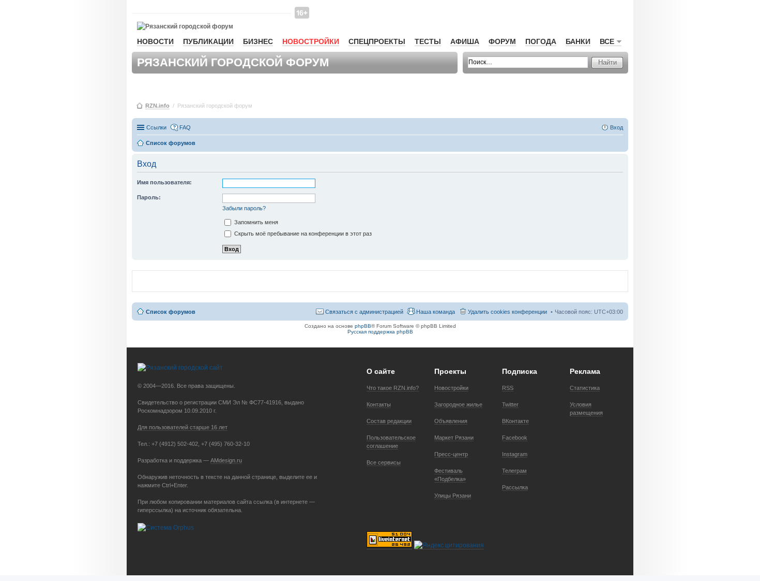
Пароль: (149, 197)
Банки (578, 41)
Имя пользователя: (164, 182)
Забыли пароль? (244, 208)
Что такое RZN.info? (393, 388)
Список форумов (170, 312)
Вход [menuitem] (616, 127)
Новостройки (310, 41)
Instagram (514, 454)
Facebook (514, 437)
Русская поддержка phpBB (380, 332)
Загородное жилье (458, 404)
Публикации (208, 41)
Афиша (464, 41)
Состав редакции (389, 421)
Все (607, 41)
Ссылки (156, 127)
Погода (540, 41)
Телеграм (514, 471)
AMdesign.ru (226, 460)
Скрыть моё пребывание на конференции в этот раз (302, 233)
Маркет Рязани (454, 437)
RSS (507, 388)
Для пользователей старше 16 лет (182, 427)
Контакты (379, 404)
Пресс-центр (451, 454)
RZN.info (157, 106)
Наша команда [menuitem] (435, 312)
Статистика (585, 388)
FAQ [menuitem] (185, 127)
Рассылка (515, 487)
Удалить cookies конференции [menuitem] (507, 312)
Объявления (450, 421)
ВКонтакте (515, 421)
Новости (155, 41)
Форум (502, 41)
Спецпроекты (376, 41)
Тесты (428, 41)
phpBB (363, 326)
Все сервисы (384, 462)
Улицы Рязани (452, 495)
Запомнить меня (255, 222)
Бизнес (258, 41)
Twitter (510, 404)
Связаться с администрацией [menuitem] (364, 312)
